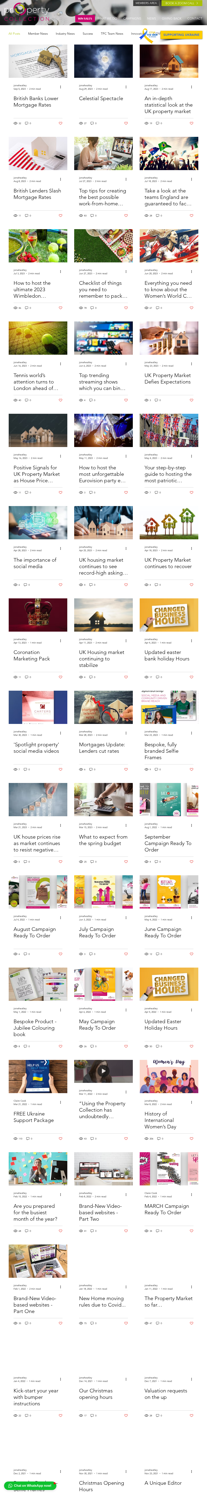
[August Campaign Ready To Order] (38, 892)
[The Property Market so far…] (169, 1261)
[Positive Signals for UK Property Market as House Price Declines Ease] (38, 430)
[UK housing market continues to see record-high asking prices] (103, 522)
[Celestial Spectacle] (103, 61)
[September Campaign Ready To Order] (169, 799)
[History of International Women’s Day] (169, 1076)
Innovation (138, 33)
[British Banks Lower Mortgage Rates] (38, 61)
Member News (38, 33)
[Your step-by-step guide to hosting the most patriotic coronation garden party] (169, 430)
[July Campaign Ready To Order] (103, 892)
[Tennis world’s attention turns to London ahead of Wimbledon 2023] (38, 338)
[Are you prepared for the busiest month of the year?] (38, 1168)
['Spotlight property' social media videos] (38, 707)
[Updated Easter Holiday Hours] (169, 984)
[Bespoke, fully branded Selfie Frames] (169, 707)
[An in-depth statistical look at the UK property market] (169, 61)
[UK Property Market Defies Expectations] (169, 338)
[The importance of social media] (38, 522)
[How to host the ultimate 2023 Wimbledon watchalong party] (38, 245)
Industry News (65, 33)
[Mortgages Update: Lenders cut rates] (103, 707)
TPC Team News (112, 33)
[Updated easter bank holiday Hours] (169, 615)
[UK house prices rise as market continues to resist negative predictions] (38, 799)
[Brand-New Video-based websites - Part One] (38, 1261)
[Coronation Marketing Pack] (38, 615)
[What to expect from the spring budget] (103, 799)
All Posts (14, 33)
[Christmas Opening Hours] (103, 1445)
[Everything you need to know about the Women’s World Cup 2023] (169, 245)
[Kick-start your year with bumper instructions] (38, 1353)
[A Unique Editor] (169, 1445)
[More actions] (61, 86)
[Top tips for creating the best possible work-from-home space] (103, 153)
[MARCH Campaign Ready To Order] (169, 1168)
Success (88, 33)
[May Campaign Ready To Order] (103, 984)
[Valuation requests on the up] (169, 1353)
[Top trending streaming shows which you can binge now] (103, 338)
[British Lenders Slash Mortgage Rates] (38, 153)
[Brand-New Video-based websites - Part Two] (103, 1168)
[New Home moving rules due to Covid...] (103, 1261)
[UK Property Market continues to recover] (169, 522)
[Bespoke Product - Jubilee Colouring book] (38, 984)
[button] (30, 1486)
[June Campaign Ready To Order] (169, 892)
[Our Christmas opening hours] (103, 1353)
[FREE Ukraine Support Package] (38, 1076)
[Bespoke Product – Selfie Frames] (38, 1445)
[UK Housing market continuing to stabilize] (103, 615)
